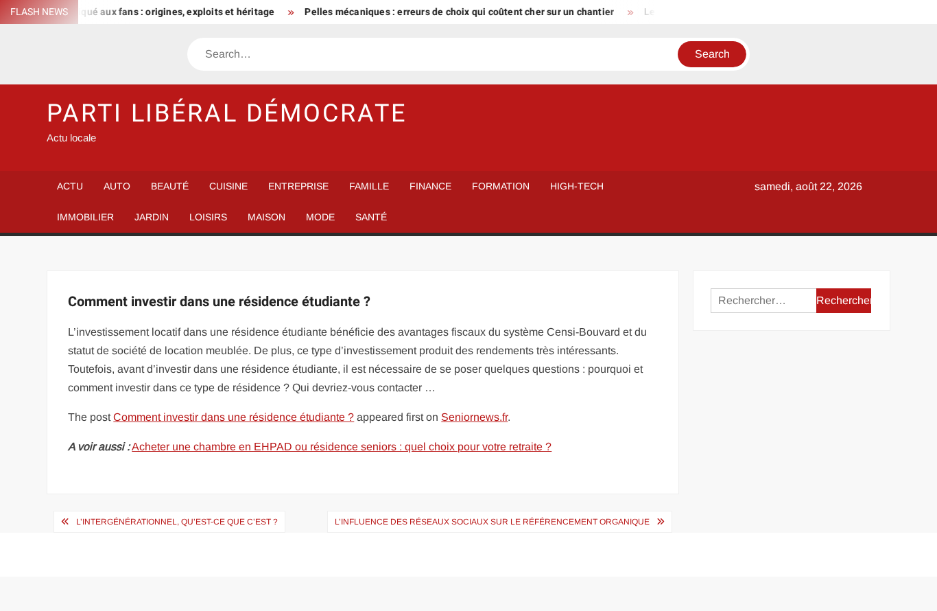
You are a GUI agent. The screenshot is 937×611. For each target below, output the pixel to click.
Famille (369, 186)
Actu (70, 186)
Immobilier (85, 216)
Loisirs (208, 216)
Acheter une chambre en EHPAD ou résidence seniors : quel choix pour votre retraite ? (341, 446)
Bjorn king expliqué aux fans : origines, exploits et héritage (134, 12)
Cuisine (228, 186)
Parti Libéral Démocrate (226, 113)
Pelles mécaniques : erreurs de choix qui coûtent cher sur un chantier (451, 12)
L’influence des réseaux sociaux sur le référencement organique (492, 522)
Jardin (151, 216)
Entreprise (298, 186)
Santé (371, 216)
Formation (501, 186)
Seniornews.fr (474, 417)
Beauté (170, 186)
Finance (430, 186)
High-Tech (577, 186)
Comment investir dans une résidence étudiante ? (233, 417)
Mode (320, 216)
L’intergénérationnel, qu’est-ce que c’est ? (177, 522)
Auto (117, 186)
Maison (266, 216)
